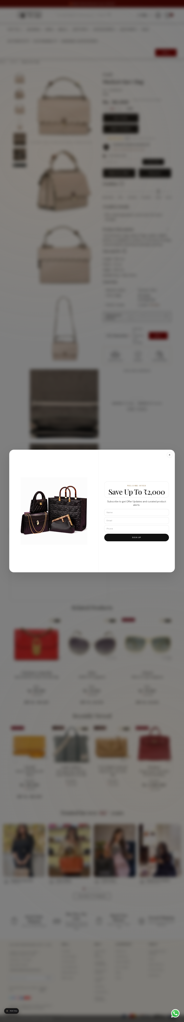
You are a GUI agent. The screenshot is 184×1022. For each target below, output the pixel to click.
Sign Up (136, 537)
